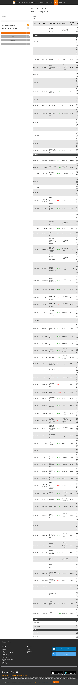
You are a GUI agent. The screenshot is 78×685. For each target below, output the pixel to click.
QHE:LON (44, 59)
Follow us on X (65, 654)
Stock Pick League (6, 657)
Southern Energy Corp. (51, 385)
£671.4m (72, 249)
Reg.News (33, 2)
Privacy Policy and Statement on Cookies (19, 675)
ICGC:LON (45, 67)
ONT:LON (45, 420)
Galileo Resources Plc (52, 566)
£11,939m (72, 160)
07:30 (34, 200)
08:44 (34, 41)
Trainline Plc (52, 106)
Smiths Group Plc (52, 493)
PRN (38, 241)
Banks (63, 228)
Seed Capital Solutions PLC (52, 228)
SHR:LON (44, 208)
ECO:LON (44, 436)
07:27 (34, 216)
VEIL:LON (44, 297)
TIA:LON (44, 234)
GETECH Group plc (52, 350)
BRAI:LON (45, 241)
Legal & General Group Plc (52, 30)
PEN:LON (44, 506)
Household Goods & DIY (65, 167)
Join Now (29, 651)
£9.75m (72, 59)
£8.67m (72, 566)
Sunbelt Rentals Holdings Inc (52, 268)
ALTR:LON (45, 328)
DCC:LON (44, 370)
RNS (38, 30)
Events (28, 2)
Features (18, 2)
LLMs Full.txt (5, 664)
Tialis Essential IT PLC (52, 234)
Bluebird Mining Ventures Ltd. (51, 553)
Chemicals (64, 464)
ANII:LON (44, 428)
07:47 (34, 173)
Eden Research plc (51, 464)
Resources (64, 92)
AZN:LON (44, 594)
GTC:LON (44, 350)
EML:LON (44, 336)
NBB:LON (44, 535)
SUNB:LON (45, 268)
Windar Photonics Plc (51, 545)
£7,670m (72, 493)
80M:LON (44, 216)
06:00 (34, 622)
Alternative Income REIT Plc (52, 113)
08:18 (34, 113)
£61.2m (72, 223)
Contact (29, 653)
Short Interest (40, 2)
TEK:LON (44, 457)
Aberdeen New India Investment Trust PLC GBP (52, 428)
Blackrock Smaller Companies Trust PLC (52, 249)
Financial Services (64, 268)
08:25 (34, 106)
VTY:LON (44, 167)
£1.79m (72, 364)
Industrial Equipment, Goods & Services (65, 67)
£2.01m (72, 587)
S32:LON (44, 160)
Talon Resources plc (52, 603)
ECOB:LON (45, 499)
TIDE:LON (45, 173)
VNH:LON (44, 223)
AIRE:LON (45, 113)
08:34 (34, 67)
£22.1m (72, 336)
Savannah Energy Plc (52, 405)
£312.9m (72, 428)
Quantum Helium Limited (51, 59)
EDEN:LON (45, 464)
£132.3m (72, 573)
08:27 (34, 99)
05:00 (34, 633)
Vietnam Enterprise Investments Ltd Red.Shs (52, 297)
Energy (64, 59)
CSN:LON (44, 559)
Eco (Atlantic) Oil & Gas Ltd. (52, 436)
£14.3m (72, 506)
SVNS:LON (45, 580)
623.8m (72, 92)
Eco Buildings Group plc (52, 499)
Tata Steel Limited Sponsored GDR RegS (52, 313)
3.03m (71, 328)
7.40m (71, 603)
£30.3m (72, 216)
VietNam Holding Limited (51, 223)
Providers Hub (5, 654)
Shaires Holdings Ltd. (51, 208)
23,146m (72, 268)
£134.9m (72, 398)
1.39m (71, 228)
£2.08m (72, 392)
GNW (38, 626)
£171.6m (72, 241)
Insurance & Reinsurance (65, 29)
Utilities (64, 370)
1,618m (72, 420)
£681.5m (72, 106)
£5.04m (72, 350)
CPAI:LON (45, 587)
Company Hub (5, 656)
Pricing (23, 2)
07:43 (34, 193)
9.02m (71, 580)
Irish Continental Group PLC (52, 67)
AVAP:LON (45, 413)
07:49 (34, 167)
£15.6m (72, 499)
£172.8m (72, 436)
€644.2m (72, 67)
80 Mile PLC (52, 216)
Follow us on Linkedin (65, 649)
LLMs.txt (4, 662)
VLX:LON (44, 357)
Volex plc (51, 357)
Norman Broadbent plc (52, 536)
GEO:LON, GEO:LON (44, 200)
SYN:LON (44, 364)
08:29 (34, 82)
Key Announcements (8, 25)
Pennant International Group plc (52, 506)
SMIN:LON (45, 493)
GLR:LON (44, 566)
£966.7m (72, 167)
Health (64, 478)
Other (63, 106)
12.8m (71, 384)
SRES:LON (45, 471)
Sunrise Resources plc (52, 471)
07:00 (34, 241)
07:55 (34, 160)
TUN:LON (44, 92)
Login (56, 2)
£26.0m (72, 545)
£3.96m (72, 535)
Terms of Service (48, 682)
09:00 (34, 30)
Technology (65, 173)
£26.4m (72, 208)
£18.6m (72, 234)
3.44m (71, 443)
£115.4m (72, 405)
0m (70, 312)
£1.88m (72, 471)
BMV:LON (45, 552)
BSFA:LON (45, 392)
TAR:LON (44, 603)
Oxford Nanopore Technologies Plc (52, 420)
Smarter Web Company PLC (52, 573)
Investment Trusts (65, 223)
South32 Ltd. (52, 160)
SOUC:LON (45, 384)
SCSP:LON (45, 228)
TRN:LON (44, 106)
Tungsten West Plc (51, 91)
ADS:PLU (44, 443)
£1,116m (72, 297)
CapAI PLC (52, 587)
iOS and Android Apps (7, 659)
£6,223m (72, 515)
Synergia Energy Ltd (52, 363)
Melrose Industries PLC (52, 516)
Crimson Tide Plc (51, 173)
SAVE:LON (45, 405)
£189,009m (72, 594)
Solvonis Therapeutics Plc (52, 580)
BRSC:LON (45, 249)
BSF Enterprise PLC (52, 392)
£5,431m (72, 370)
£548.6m (72, 258)
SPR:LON (44, 398)
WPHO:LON (45, 545)
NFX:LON (44, 478)
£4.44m (72, 478)
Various (64, 200)
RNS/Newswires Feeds (7, 653)
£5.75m (72, 173)
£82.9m (72, 413)
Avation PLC (52, 413)
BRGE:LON (45, 258)
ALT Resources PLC (52, 328)
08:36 (34, 51)
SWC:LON (45, 573)
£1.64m (72, 552)
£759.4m (72, 559)
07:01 (34, 223)
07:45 (34, 187)
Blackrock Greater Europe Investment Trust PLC (52, 258)
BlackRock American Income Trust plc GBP (52, 241)
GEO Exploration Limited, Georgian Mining (52, 200)
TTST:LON (45, 312)
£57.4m (72, 113)
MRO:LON (45, 515)
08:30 (34, 74)
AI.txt (3, 660)
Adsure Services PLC (52, 443)
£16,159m (72, 30)
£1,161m (72, 357)
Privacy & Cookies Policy (38, 682)
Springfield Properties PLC (52, 398)
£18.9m (72, 464)
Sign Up (61, 2)
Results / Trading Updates (10, 28)
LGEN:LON (45, 30)
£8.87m (72, 457)
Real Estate (65, 113)
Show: (34, 16)
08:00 (34, 123)
